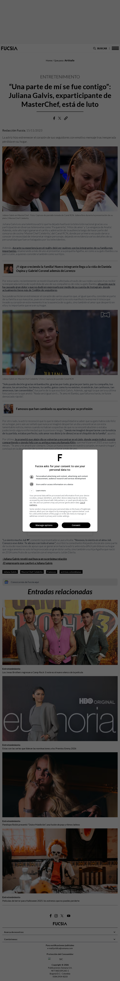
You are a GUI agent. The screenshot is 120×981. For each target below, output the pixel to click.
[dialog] (60, 491)
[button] (60, 491)
